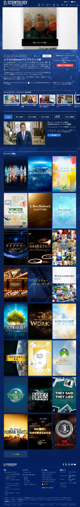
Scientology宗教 (72, 482)
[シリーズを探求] (16, 174)
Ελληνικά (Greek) (29, 498)
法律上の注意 (72, 505)
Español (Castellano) (54, 498)
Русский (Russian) (59, 499)
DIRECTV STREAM (47, 474)
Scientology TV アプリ (48, 481)
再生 (55, 135)
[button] (2, 99)
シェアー (37, 56)
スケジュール (48, 5)
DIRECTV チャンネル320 (49, 472)
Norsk (41, 499)
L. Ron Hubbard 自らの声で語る (13, 474)
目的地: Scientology (10, 477)
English (7, 498)
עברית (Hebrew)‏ (66, 498)
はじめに (26, 477)
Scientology (62, 472)
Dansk (13, 498)
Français (20, 501)
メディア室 (26, 480)
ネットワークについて (28, 474)
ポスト (48, 56)
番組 (54, 5)
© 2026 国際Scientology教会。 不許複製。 (13, 505)
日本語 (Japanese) (23, 499)
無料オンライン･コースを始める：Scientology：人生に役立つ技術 (63, 83)
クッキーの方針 (49, 505)
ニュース (57, 5)
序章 (39, 5)
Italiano (14, 499)
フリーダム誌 (63, 486)
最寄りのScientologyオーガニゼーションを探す (16, 83)
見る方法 (26, 479)
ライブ (43, 5)
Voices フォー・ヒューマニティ (13, 483)
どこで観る (44, 470)
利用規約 (42, 505)
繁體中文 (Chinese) (10, 501)
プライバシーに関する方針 (61, 505)
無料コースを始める (65, 65)
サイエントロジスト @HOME (15, 55)
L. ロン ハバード (63, 475)
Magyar (7, 499)
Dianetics (62, 479)
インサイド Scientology (11, 476)
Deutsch (19, 498)
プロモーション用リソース (30, 484)
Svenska (68, 499)
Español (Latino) (41, 498)
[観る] (64, 210)
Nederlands (34, 499)
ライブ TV (25, 470)
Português (48, 499)
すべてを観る (15, 454)
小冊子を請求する (40, 82)
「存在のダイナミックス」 (12, 72)
